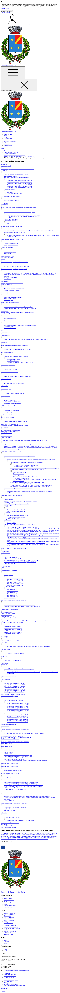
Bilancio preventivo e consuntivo (9, 570)
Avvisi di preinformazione (19, 472)
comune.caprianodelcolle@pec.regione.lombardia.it (16, 970)
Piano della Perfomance (13, 361)
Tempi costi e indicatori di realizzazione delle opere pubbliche (16, 737)
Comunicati (6, 941)
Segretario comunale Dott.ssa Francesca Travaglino (16, 266)
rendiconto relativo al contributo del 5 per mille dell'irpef (21, 820)
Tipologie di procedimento (7, 417)
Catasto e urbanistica (9, 920)
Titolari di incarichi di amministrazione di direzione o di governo (19, 212)
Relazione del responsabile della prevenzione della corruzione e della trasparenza (23, 785)
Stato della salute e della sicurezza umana (14, 759)
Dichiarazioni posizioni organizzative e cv (14, 288)
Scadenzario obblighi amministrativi (12, 200)
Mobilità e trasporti (8, 923)
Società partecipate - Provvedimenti (12, 401)
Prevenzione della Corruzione (8, 777)
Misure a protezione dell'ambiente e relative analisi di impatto (19, 756)
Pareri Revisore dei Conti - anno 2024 (13, 629)
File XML (9, 492)
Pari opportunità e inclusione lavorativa (16, 509)
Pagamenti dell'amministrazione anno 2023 (14, 687)
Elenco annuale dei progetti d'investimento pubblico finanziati (22, 527)
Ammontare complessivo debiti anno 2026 (17, 715)
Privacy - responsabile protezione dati (10, 823)
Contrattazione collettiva (7, 313)
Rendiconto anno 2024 (12, 591)
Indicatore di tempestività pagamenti (9, 696)
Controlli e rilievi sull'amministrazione (10, 617)
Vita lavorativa (7, 916)
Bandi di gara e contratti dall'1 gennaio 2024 (11, 495)
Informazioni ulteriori (18, 481)
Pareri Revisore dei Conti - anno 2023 (13, 631)
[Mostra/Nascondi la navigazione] (13, 72)
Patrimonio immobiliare (6, 612)
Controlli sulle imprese (6, 433)
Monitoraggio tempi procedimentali (9, 424)
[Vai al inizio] (1, 844)
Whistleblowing (4, 824)
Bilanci (2, 567)
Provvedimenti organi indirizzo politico (10, 430)
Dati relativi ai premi (6, 379)
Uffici (5, 901)
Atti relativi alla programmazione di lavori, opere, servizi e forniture (20, 444)
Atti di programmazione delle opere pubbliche (12, 736)
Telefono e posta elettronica (7, 256)
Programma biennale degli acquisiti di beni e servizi (25, 465)
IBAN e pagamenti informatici (8, 724)
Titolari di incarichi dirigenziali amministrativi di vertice (14, 262)
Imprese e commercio (9, 917)
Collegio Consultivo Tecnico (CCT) (16, 511)
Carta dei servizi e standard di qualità (10, 640)
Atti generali (4, 170)
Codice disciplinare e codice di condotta (13, 193)
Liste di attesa (4, 656)
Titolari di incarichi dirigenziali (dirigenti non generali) (14, 269)
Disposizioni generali (6, 166)
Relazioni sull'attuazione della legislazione (14, 757)
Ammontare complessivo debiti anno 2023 (17, 719)
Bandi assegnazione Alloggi (7, 616)
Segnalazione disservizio (10, 976)
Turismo (6, 921)
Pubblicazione (7, 520)
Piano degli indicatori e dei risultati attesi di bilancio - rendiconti (19, 605)
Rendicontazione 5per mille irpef (12, 817)
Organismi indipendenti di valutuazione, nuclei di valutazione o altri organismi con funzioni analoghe (25, 621)
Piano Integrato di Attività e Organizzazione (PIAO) (19, 362)
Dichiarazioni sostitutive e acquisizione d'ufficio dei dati (14, 425)
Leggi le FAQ (7, 973)
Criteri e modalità (5, 551)
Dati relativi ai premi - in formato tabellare (14, 383)
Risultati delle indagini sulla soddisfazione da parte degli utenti (19, 669)
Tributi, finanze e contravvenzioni (12, 928)
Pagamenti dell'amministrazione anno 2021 (14, 690)
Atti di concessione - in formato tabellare (14, 558)
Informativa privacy (8, 981)
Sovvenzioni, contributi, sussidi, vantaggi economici (13, 548)
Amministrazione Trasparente (11, 152)
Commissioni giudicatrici (13, 518)
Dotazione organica (5, 292)
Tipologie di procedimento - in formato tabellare (15, 421)
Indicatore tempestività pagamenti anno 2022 (18, 709)
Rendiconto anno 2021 (12, 595)
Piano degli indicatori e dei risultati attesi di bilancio (13, 600)
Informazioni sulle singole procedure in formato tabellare (18, 488)
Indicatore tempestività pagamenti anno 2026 (18, 703)
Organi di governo (8, 898)
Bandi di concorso (5, 332)
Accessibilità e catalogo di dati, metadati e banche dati (14, 803)
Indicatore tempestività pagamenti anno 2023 (18, 707)
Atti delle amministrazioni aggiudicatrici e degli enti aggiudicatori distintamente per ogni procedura (25, 440)
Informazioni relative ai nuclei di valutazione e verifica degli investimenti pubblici (24, 733)
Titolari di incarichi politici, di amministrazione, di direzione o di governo (18, 207)
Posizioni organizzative (6, 284)
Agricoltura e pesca (8, 934)
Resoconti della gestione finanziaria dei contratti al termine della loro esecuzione (29, 486)
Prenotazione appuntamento (10, 974)
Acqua (5, 142)
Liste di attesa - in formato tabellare (12, 660)
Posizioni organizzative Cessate (11, 290)
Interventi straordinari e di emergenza (10, 773)
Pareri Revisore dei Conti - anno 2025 (13, 628)
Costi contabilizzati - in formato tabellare (14, 653)
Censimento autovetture (6, 615)
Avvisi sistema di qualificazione (21, 478)
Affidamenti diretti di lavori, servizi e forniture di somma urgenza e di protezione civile (34, 479)
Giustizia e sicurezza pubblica (11, 927)
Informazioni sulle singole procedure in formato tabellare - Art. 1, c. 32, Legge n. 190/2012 (29, 491)
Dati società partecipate (9, 400)
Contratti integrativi (8, 326)
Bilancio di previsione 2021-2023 (15, 585)
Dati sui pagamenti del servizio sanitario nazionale (13, 694)
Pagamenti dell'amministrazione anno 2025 (14, 684)
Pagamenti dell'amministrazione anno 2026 (14, 683)
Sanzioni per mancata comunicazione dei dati (12, 226)
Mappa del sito (4, 988)
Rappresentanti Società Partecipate (12, 403)
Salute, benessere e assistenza (11, 931)
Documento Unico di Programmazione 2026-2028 (19, 180)
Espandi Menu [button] (4, 164)
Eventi (5, 950)
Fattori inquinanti (8, 753)
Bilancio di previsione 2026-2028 (15, 578)
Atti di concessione (5, 553)
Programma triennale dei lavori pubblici (23, 466)
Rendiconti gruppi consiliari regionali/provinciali (12, 239)
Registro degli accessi (9, 800)
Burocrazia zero (4, 203)
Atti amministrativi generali (10, 176)
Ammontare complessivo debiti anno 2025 (17, 716)
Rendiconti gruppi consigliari (11, 243)
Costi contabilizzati (5, 649)
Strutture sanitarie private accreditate (9, 763)
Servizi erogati (4, 637)
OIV (2, 330)
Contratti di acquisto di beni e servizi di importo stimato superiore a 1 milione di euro (31, 485)
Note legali (6, 983)
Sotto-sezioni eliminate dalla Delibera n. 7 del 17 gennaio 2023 (19, 156)
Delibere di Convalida (12, 223)
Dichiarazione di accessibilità (11, 984)
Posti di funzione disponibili (11, 277)
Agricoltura (6, 144)
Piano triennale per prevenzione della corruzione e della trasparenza (17, 169)
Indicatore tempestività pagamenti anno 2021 (18, 710)
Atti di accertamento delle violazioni (12, 787)
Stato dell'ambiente (8, 752)
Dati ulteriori (4, 813)
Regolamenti (10, 192)
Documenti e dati (8, 907)
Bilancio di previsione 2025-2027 (15, 579)
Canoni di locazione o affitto (8, 613)
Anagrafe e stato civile (9, 913)
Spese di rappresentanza (10, 598)
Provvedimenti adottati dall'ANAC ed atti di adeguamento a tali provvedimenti (23, 786)
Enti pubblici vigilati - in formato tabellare (14, 393)
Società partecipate (5, 396)
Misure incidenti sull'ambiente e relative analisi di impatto (18, 755)
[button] (8, 134)
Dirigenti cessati (5, 281)
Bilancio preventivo (8, 575)
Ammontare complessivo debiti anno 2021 (17, 722)
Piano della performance (7, 352)
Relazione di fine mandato (10, 218)
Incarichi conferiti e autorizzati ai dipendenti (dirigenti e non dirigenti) (18, 312)
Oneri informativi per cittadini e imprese (10, 196)
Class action (4, 642)
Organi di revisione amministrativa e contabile (12, 622)
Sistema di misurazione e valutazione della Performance (14, 345)
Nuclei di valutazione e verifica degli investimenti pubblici (15, 729)
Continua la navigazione (6, 11)
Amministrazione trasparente (11, 980)
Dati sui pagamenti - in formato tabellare (14, 692)
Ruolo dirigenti (7, 279)
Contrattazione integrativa (7, 320)
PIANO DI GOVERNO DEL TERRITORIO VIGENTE (15, 742)
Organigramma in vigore (10, 298)
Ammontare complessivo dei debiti (12, 711)
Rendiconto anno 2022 (12, 593)
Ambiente (6, 930)
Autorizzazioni (7, 932)
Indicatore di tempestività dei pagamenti (13, 700)
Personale (3, 259)
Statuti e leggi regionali (9, 189)
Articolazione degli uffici (7, 247)
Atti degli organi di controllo (11, 245)
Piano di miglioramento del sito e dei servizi (14, 985)
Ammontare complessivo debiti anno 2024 (17, 717)
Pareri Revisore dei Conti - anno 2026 (13, 626)
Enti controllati (4, 386)
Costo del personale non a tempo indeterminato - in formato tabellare (20, 308)
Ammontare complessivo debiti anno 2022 (17, 720)
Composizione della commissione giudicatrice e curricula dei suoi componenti (29, 483)
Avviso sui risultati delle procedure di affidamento (25, 476)
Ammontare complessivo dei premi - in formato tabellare (17, 376)
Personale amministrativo (10, 905)
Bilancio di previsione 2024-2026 (15, 581)
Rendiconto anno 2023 (12, 592)
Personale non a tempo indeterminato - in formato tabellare (18, 307)
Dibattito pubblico (11, 523)
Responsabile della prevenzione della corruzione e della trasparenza (20, 783)
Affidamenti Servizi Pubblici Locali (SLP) (17, 515)
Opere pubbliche (5, 726)
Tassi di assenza (4, 311)
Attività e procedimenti (6, 414)
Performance (4, 342)
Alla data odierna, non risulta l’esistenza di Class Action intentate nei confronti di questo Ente (27, 646)
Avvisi (5, 943)
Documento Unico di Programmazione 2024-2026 (19, 183)
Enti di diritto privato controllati (8, 405)
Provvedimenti (4, 427)
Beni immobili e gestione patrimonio (10, 609)
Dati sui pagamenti (5, 679)
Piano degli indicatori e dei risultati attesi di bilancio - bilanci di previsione (22, 606)
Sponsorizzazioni (8, 505)
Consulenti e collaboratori (7, 257)
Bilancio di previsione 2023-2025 (15, 582)
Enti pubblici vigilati (6, 389)
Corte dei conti (4, 636)
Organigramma (7, 253)
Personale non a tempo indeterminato (10, 302)
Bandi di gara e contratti (10, 153)
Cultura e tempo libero (9, 914)
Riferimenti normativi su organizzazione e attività (16, 174)
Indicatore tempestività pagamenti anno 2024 (18, 706)
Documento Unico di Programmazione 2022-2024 (19, 186)
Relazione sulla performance (8, 365)
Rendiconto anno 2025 (12, 589)
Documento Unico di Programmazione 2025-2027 (19, 182)
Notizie (5, 940)
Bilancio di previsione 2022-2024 (15, 583)
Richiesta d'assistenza (9, 977)
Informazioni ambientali (6, 743)
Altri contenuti (4, 774)
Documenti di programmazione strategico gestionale (16, 177)
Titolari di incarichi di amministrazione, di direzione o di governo (23, 216)
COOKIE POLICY (5, 8)
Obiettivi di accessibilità (9, 810)
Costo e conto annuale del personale (12, 297)
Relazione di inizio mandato (11, 219)
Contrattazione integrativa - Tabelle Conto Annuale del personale (20, 325)
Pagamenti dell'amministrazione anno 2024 (14, 686)
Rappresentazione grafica (7, 412)
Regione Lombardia (5, 12)
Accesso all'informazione (10, 141)
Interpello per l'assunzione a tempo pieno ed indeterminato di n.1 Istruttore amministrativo (26, 339)
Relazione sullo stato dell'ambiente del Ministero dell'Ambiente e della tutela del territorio (26, 760)
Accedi (2, 148)
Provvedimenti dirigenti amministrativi (10, 431)
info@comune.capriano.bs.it (11, 969)
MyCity (4, 991)
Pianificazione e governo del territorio (10, 739)
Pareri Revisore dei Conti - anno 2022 (13, 632)
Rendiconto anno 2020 (12, 596)
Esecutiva (6, 506)
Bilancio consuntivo (9, 586)
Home (5, 150)
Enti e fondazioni (8, 902)
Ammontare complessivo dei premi (9, 372)
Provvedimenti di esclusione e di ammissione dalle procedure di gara (27, 482)
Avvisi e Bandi (16, 475)
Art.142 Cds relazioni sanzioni (8, 827)
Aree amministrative (9, 900)
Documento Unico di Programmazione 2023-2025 (19, 184)
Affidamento (7, 512)
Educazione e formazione (10, 925)
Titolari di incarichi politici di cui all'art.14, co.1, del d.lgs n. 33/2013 (24, 215)
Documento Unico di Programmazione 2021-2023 (19, 187)
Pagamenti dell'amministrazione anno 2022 (14, 689)
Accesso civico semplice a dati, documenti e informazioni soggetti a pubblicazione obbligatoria (27, 796)
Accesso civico (4, 792)
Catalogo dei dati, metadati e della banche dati (15, 807)
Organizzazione (4, 204)
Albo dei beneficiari (5, 566)
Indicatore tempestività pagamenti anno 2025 (18, 704)
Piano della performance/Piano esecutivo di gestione (16, 356)
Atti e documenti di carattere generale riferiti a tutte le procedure (19, 524)
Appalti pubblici (8, 918)
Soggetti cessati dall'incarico (11, 220)
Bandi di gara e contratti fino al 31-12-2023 (14, 155)
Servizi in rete (4, 664)
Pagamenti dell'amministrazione (8, 676)
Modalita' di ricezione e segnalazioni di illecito (15, 789)
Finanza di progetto (8, 502)
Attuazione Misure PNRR (7, 825)
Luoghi (5, 949)
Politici (5, 904)
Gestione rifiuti (4, 663)
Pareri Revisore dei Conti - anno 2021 (13, 633)
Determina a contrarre (18, 474)
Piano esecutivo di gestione (13, 359)
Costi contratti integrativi (10, 328)
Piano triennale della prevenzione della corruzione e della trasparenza (21, 782)
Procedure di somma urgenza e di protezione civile (16, 504)
